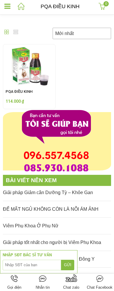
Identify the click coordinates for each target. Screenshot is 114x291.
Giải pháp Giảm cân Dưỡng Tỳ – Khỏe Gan (48, 192)
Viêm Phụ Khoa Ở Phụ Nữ (30, 225)
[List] (16, 32)
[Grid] (7, 32)
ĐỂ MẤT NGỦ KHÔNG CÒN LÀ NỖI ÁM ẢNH (51, 209)
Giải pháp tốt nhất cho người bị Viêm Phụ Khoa (52, 242)
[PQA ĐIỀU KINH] (29, 48)
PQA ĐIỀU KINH (19, 91)
